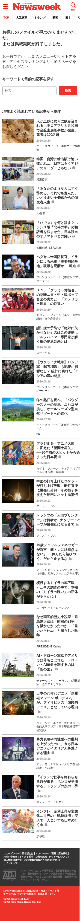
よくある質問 (26, 857)
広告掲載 (63, 853)
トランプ (39, 17)
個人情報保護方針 (12, 860)
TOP (6, 17)
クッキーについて (58, 857)
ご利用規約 (41, 857)
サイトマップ (10, 863)
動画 (55, 17)
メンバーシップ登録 (46, 853)
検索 (68, 90)
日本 (68, 17)
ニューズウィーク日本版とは (18, 853)
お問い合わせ (10, 857)
